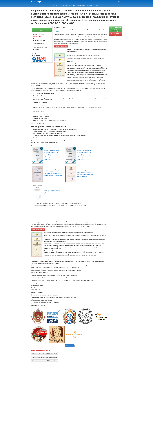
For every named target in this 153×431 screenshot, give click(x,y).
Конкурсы (55, 5)
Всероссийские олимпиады (68, 5)
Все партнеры (69, 345)
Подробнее (56, 31)
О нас (96, 5)
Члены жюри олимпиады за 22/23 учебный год (44, 357)
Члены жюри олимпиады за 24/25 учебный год (44, 353)
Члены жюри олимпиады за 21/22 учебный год (44, 360)
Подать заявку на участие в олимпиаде (42, 29)
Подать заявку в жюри (61, 46)
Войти (119, 1)
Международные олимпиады (84, 5)
